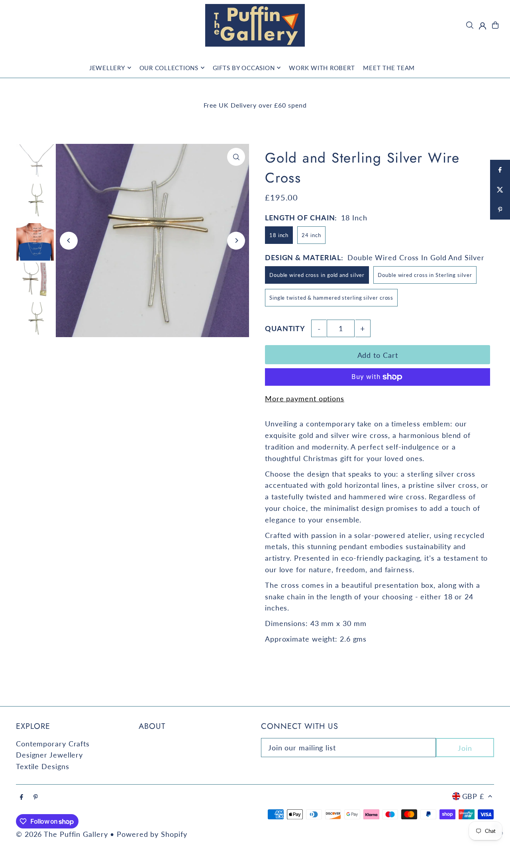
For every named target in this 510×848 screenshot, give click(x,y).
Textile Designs (42, 766)
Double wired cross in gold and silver (317, 275)
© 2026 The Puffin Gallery (62, 834)
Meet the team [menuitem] (389, 67)
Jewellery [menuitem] (107, 67)
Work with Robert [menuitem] (322, 67)
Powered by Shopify (152, 834)
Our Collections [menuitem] (168, 67)
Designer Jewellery (49, 754)
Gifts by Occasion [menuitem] (244, 67)
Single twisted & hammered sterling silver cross (331, 297)
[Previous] (69, 240)
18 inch (278, 235)
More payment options (304, 398)
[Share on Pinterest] (500, 210)
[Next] (236, 240)
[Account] (482, 25)
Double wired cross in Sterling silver (425, 275)
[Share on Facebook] (500, 170)
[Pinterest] (35, 797)
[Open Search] (469, 25)
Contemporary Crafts (53, 743)
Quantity (285, 328)
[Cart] (495, 25)
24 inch (311, 235)
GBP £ (473, 796)
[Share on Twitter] (500, 190)
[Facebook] (21, 797)
